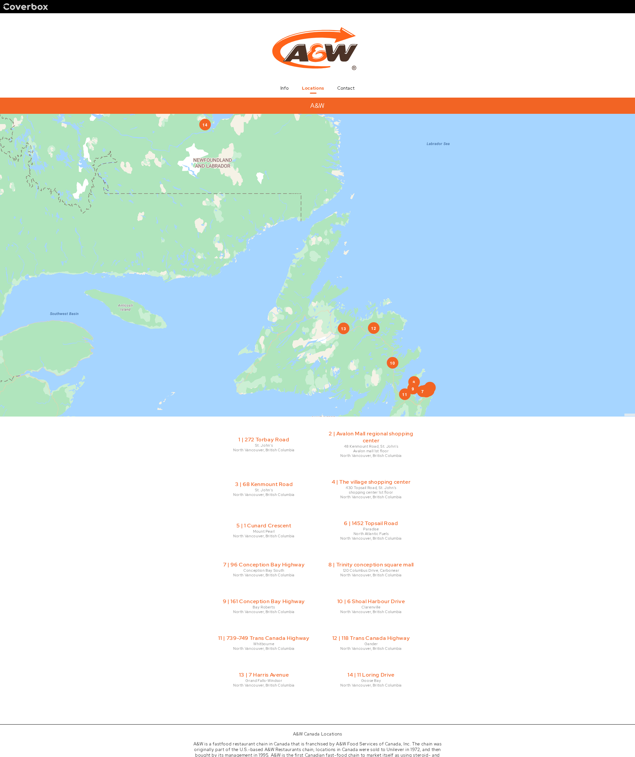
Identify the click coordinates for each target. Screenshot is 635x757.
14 (204, 125)
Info (284, 88)
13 (343, 329)
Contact (346, 88)
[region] (317, 265)
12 (373, 328)
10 (392, 363)
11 (404, 394)
